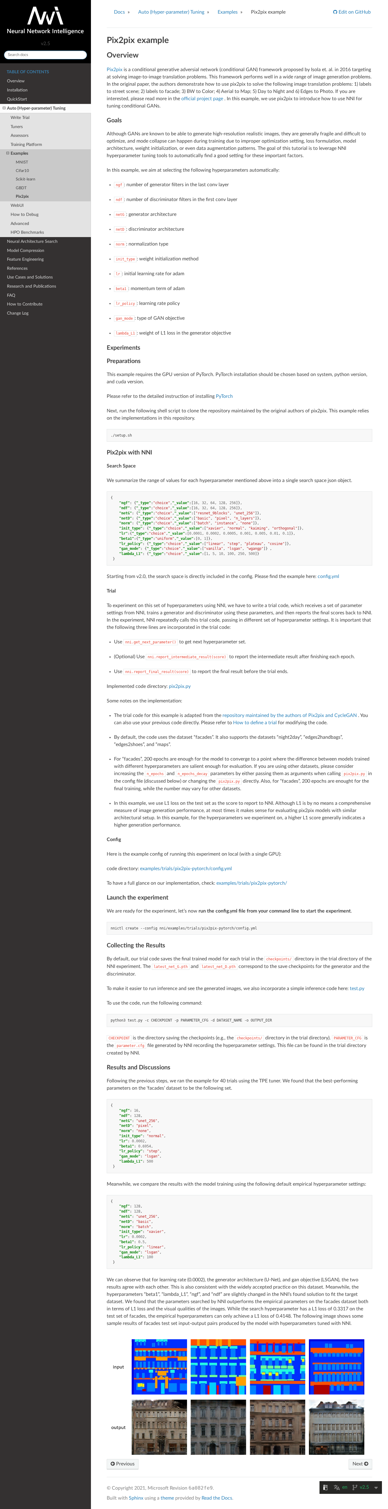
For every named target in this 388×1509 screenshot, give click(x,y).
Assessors (19, 135)
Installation (17, 90)
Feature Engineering (25, 259)
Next (358, 1463)
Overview (16, 81)
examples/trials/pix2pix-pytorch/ (251, 883)
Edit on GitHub (354, 12)
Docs (119, 12)
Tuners (17, 126)
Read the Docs (217, 1498)
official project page (202, 98)
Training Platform (26, 144)
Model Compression (25, 250)
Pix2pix (22, 197)
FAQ (11, 295)
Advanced (20, 223)
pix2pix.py (180, 686)
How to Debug (24, 214)
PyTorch (224, 396)
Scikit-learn (25, 179)
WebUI (17, 205)
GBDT (21, 188)
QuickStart (17, 99)
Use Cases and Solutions (30, 277)
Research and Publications (31, 286)
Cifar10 (22, 171)
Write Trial (20, 117)
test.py (357, 988)
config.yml (328, 576)
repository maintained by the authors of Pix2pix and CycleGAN (289, 715)
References (17, 268)
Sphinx (136, 1498)
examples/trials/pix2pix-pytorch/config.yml (186, 868)
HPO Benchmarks (27, 232)
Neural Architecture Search (32, 241)
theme (167, 1498)
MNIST (22, 162)
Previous (125, 1463)
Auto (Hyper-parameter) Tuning (36, 108)
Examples (19, 153)
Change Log (17, 313)
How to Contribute (24, 304)
